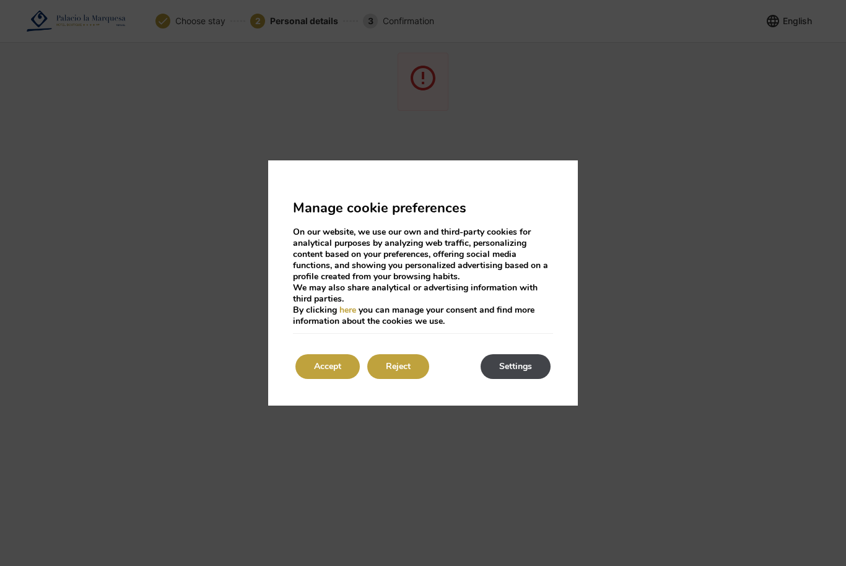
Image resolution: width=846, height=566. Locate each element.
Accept (327, 366)
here (347, 310)
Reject (398, 366)
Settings (515, 366)
